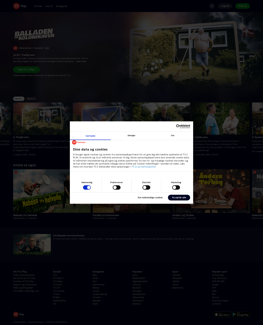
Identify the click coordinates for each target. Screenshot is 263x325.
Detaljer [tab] (131, 135)
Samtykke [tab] (90, 136)
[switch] (117, 187)
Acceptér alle (179, 197)
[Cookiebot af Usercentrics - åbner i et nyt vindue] (178, 126)
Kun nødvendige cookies (150, 197)
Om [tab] (172, 135)
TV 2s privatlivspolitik (144, 166)
